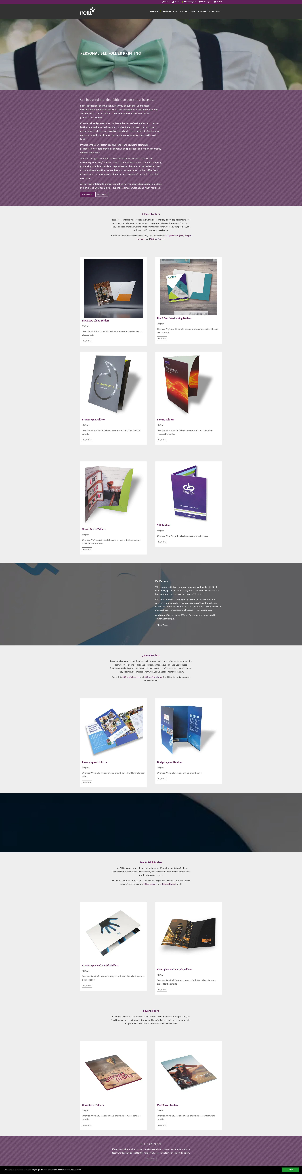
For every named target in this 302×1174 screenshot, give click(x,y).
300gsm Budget (157, 239)
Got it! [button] (290, 1170)
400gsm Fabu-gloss (174, 235)
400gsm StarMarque (164, 618)
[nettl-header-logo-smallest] (97, 11)
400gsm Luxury (173, 615)
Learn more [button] (76, 1170)
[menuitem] (166, 2)
